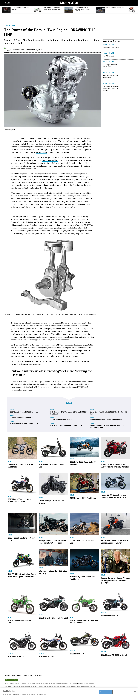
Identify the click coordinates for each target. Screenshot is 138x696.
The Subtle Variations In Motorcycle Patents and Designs (111, 88)
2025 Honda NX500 (16, 656)
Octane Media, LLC (31, 686)
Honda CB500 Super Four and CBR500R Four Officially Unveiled (107, 426)
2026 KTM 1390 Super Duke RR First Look (66, 425)
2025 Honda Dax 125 (109, 616)
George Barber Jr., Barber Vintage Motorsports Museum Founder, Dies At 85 (115, 580)
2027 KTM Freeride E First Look (62, 420)
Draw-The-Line (9, 26)
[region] (69, 692)
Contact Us (38, 675)
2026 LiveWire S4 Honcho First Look (24, 423)
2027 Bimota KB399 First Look (83, 498)
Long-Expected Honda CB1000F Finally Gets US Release (108, 413)
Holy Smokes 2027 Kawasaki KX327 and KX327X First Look (68, 413)
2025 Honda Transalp (48, 656)
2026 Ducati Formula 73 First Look (53, 618)
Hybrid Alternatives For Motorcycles (110, 76)
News (12, 409)
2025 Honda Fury (77, 654)
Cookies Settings (11, 680)
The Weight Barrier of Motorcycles (110, 66)
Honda (103, 613)
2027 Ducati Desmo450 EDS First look (24, 412)
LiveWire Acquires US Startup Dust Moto (106, 420)
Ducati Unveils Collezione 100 (21, 418)
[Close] (135, 692)
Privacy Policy (10, 675)
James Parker (18, 50)
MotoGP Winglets (108, 56)
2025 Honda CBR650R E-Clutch (114, 655)
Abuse (19, 675)
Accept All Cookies (105, 692)
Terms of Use (27, 675)
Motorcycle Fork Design (111, 47)
